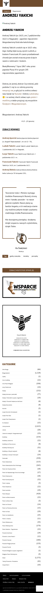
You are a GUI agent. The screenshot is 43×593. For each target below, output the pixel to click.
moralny (26, 256)
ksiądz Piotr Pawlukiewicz (9, 419)
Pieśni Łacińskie (6, 490)
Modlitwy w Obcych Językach (9, 451)
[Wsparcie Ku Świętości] (21, 333)
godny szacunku (15, 256)
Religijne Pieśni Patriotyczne (9, 554)
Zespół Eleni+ (6, 565)
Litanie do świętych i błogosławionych (12, 433)
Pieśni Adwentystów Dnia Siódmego (11, 465)
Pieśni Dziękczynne (7, 476)
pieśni (33, 97)
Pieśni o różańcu (6, 518)
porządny (35, 256)
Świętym (6, 104)
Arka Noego (5, 369)
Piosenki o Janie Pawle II (8, 536)
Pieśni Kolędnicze (6, 486)
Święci (3, 558)
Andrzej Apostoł (9, 138)
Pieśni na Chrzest (6, 504)
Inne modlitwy (6, 380)
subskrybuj (33, 93)
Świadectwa (22, 579)
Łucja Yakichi (8, 154)
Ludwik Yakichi (8, 146)
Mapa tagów (21, 582)
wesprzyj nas (8, 90)
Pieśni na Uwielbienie (7, 515)
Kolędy (4, 390)
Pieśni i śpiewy (6, 483)
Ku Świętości (5, 423)
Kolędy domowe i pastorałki (9, 394)
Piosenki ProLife (6, 547)
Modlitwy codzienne (7, 440)
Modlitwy (4, 437)
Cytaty (4, 376)
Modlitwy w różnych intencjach (10, 454)
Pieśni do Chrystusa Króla (9, 469)
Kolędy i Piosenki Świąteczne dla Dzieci (12, 401)
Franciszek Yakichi (10, 161)
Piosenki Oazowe (6, 540)
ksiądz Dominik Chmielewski (9, 412)
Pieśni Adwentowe (7, 462)
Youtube (18, 93)
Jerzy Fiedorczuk (6, 387)
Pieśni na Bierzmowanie (8, 497)
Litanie (4, 430)
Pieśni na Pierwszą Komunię (9, 508)
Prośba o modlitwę (8, 582)
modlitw (6, 100)
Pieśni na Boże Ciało (7, 501)
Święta (14, 579)
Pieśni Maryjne (6, 494)
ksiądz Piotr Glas (6, 415)
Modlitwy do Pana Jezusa (9, 444)
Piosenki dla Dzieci (7, 533)
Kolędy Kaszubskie (7, 405)
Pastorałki (5, 458)
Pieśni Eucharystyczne (8, 479)
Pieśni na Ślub (6, 511)
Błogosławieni (17, 11)
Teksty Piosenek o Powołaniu (10, 561)
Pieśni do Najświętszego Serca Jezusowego (13, 472)
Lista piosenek (6, 426)
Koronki (4, 408)
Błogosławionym (19, 104)
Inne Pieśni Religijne (7, 383)
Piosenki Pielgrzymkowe (8, 543)
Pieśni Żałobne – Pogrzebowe (10, 529)
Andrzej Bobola (9, 169)
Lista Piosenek (26, 575)
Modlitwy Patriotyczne (8, 447)
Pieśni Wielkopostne (7, 525)
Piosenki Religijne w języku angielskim (12, 550)
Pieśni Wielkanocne (7, 522)
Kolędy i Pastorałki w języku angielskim (12, 398)
